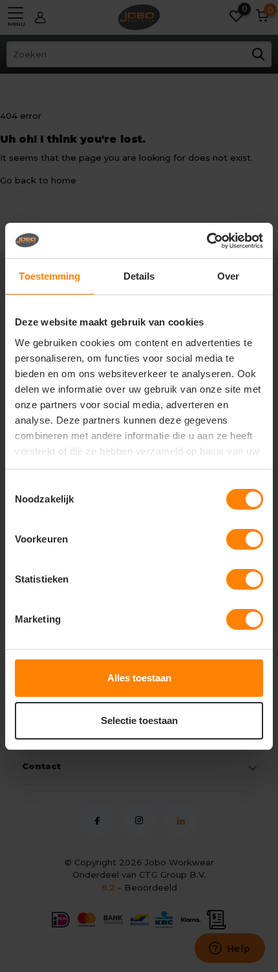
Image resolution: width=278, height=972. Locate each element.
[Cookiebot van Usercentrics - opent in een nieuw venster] (206, 241)
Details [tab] (139, 276)
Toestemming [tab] (49, 276)
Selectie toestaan (139, 720)
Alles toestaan (139, 677)
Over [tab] (228, 276)
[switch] (244, 539)
